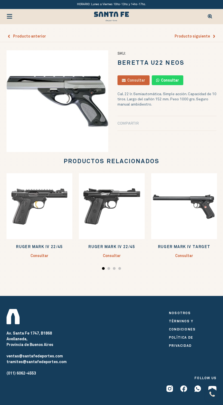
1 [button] (104, 269)
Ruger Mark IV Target (184, 247)
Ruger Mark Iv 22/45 (39, 247)
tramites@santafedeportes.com (37, 361)
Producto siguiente (193, 36)
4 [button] (120, 269)
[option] (57, 101)
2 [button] (109, 269)
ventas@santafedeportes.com (35, 356)
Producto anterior (28, 36)
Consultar (135, 80)
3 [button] (115, 269)
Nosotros (180, 313)
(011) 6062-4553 (21, 373)
